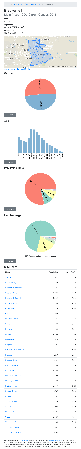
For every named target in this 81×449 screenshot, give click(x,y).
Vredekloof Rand (12, 427)
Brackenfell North (12, 293)
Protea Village (11, 391)
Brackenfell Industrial (13, 288)
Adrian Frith (24, 440)
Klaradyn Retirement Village (16, 350)
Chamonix (9, 313)
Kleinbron (9, 355)
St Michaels (10, 412)
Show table (9, 115)
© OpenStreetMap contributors (67, 66)
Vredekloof (9, 417)
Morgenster (10, 370)
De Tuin (8, 324)
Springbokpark (11, 401)
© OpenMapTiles (54, 66)
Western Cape (18, 4)
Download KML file (23, 69)
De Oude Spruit (11, 319)
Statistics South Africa (55, 440)
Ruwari (8, 396)
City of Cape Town (33, 4)
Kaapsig (8, 344)
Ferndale (8, 334)
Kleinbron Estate (11, 360)
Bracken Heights (11, 282)
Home (8, 4)
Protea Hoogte (11, 386)
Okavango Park (11, 381)
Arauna (8, 277)
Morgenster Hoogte (13, 376)
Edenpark (9, 329)
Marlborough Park (12, 365)
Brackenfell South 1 (13, 298)
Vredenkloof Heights (13, 432)
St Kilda (8, 407)
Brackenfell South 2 (13, 303)
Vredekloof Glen (11, 422)
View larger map (9, 69)
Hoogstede (9, 339)
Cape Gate (9, 308)
